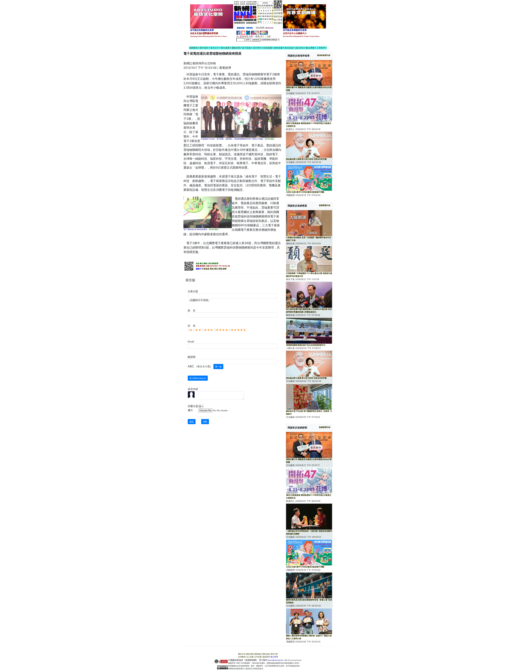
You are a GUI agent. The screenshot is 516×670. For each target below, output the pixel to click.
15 (272, 14)
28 (263, 8)
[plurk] (243, 32)
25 (263, 19)
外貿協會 (205, 269)
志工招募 (250, 657)
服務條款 (258, 654)
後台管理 (274, 657)
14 (270, 14)
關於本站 (242, 654)
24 (261, 19)
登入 (262, 37)
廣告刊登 (274, 654)
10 (261, 14)
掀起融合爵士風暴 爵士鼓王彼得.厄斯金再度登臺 (306, 159)
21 (270, 16)
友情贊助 (242, 657)
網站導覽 (250, 654)
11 (263, 14)
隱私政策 (266, 654)
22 (272, 16)
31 (270, 8)
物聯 (224, 269)
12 (265, 14)
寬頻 (212, 269)
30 (268, 8)
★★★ (208, 330)
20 (268, 16)
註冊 (269, 37)
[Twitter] (248, 32)
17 (261, 16)
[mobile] (255, 32)
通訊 (216, 269)
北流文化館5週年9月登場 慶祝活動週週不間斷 (305, 192)
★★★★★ (238, 330)
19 (265, 16)
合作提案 (258, 657)
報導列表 (323, 55)
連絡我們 (266, 657)
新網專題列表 (324, 205)
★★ (198, 330)
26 (265, 19)
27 (261, 8)
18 (263, 16)
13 (268, 14)
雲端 (220, 269)
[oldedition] (264, 32)
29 (265, 8)
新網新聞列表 (324, 427)
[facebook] (238, 32)
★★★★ (222, 330)
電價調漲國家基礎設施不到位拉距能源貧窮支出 (306, 345)
